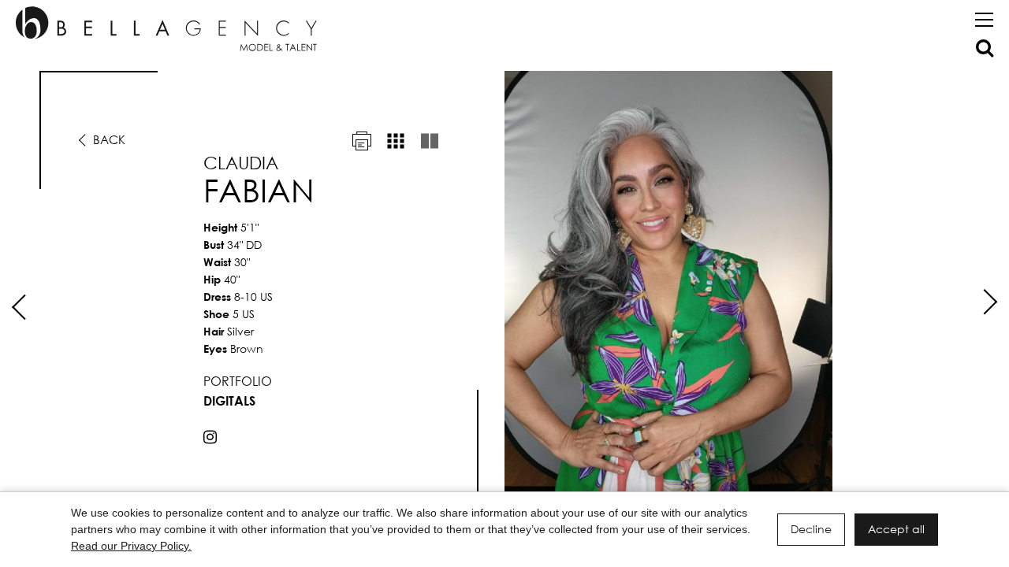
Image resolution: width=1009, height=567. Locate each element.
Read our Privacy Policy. (131, 545)
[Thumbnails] (395, 141)
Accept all (896, 528)
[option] (504, 289)
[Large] (429, 141)
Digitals (229, 400)
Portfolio (237, 380)
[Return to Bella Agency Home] (166, 28)
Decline (811, 528)
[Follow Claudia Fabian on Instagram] (210, 437)
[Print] (361, 141)
